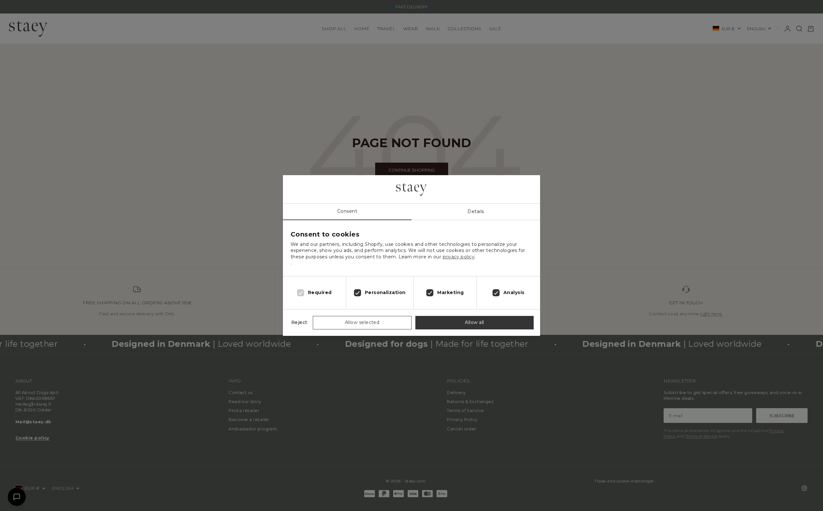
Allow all (474, 322)
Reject (299, 322)
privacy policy (459, 257)
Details (475, 211)
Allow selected (362, 322)
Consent (347, 211)
